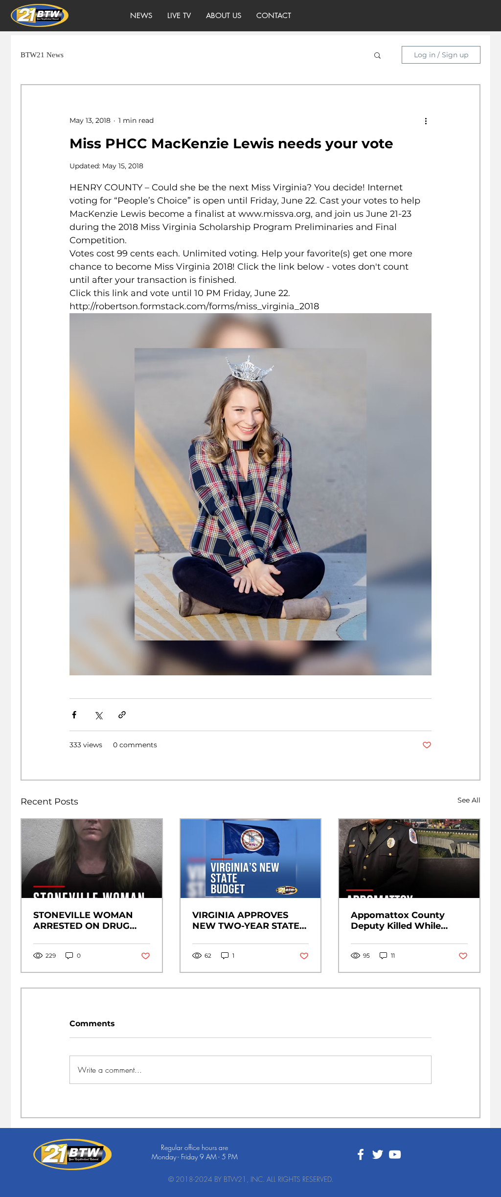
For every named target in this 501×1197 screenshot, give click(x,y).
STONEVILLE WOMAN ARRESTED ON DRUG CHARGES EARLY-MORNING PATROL (83, 920)
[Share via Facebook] (74, 714)
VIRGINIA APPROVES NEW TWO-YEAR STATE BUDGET (245, 920)
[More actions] (426, 120)
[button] (377, 55)
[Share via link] (122, 714)
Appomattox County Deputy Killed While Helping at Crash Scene (404, 920)
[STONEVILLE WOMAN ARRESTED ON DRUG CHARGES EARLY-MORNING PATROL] (92, 858)
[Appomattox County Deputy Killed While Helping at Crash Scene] (409, 858)
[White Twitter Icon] (377, 1154)
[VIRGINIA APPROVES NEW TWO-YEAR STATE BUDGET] (251, 858)
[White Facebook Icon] (360, 1154)
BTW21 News (42, 55)
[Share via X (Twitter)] (98, 714)
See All (468, 800)
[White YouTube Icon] (394, 1154)
